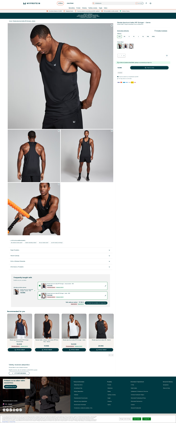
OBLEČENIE (70, 3)
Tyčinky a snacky (92, 8)
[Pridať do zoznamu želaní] (167, 56)
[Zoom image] (112, 25)
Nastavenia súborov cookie (10, 400)
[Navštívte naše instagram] (4, 410)
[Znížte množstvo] (119, 55)
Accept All (146, 418)
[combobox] (118, 3)
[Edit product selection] (105, 286)
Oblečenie (109, 388)
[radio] (119, 36)
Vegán (100, 8)
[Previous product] (109, 355)
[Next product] (112, 355)
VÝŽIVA (60, 3)
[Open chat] (20, 410)
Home (10, 21)
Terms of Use (12, 421)
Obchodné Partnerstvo (136, 401)
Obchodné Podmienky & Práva (138, 398)
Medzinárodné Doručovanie (81, 398)
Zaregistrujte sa (10, 386)
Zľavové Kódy (166, 388)
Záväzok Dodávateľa (136, 408)
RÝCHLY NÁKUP (21, 349)
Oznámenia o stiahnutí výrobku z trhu (83, 408)
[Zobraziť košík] (150, 3)
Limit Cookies (137, 418)
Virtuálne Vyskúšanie (161, 30)
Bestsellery (72, 8)
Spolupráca (166, 384)
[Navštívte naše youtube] (14, 410)
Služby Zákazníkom (78, 391)
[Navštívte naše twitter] (17, 410)
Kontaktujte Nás (78, 388)
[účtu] (146, 3)
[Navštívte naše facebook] (7, 410)
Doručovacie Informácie (80, 404)
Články (109, 391)
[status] (121, 55)
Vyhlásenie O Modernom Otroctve (139, 391)
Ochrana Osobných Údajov (137, 394)
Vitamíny (84, 8)
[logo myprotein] (31, 3)
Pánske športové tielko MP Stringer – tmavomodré (19, 340)
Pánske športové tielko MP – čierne (101, 340)
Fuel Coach (140, 3)
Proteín (78, 8)
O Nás (132, 384)
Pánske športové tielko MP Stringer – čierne (24, 21)
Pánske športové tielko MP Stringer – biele (74, 340)
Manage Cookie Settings (125, 418)
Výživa (109, 404)
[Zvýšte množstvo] (123, 55)
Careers (133, 404)
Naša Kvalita (134, 388)
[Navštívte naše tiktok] (10, 410)
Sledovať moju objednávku (80, 401)
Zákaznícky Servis (78, 384)
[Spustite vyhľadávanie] (93, 3)
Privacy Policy (5, 421)
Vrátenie (76, 394)
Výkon (105, 8)
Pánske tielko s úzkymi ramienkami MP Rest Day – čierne (46, 340)
